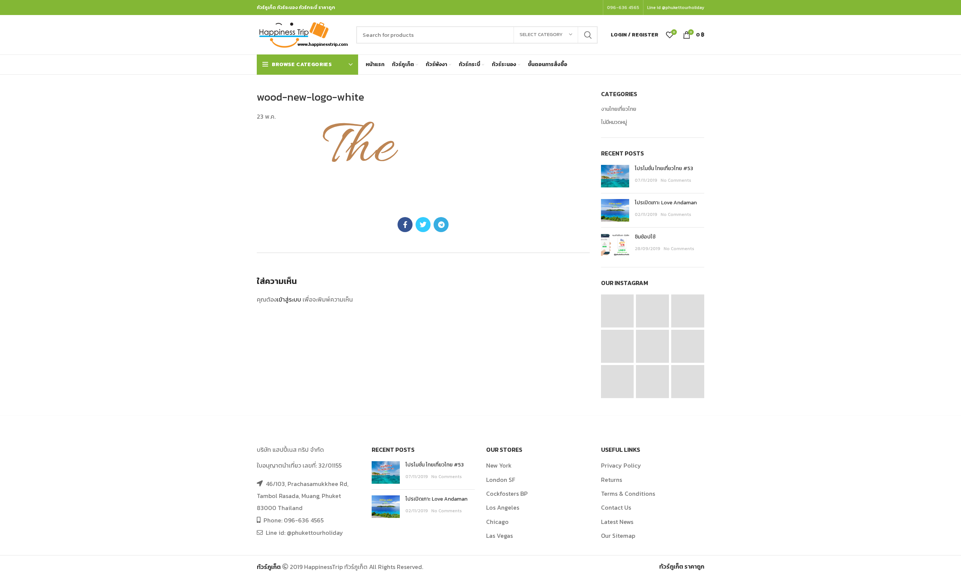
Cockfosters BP (507, 493)
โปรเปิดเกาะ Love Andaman (666, 203)
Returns (611, 479)
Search (587, 35)
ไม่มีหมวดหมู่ (614, 122)
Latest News (617, 521)
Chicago (497, 521)
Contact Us (616, 507)
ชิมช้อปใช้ (645, 237)
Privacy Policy (621, 465)
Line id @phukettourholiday (675, 7)
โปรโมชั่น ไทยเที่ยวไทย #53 (664, 168)
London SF (500, 479)
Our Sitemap (618, 535)
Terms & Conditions (628, 493)
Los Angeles (502, 507)
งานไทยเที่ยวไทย (618, 109)
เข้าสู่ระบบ (289, 299)
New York (499, 465)
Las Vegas (499, 535)
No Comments (676, 180)
